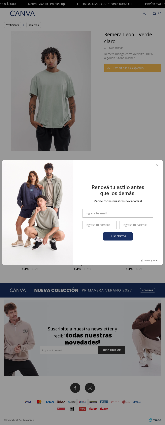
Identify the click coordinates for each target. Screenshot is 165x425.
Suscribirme (118, 236)
